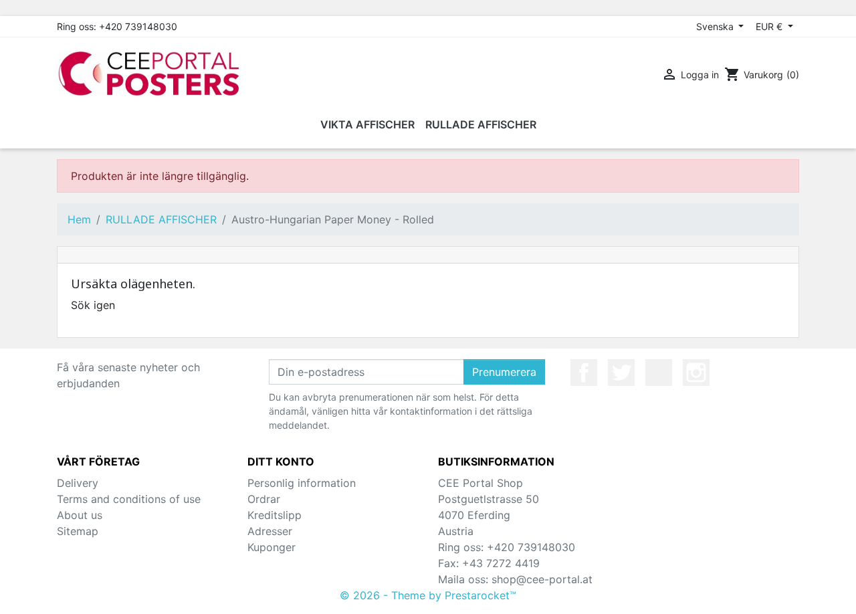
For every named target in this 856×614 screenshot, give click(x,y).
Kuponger (271, 547)
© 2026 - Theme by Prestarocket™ (428, 595)
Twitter (621, 372)
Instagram (696, 372)
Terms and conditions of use (129, 499)
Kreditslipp (274, 515)
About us (79, 515)
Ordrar (263, 499)
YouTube (658, 372)
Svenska (716, 26)
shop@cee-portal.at (542, 579)
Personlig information (301, 483)
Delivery (77, 483)
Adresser (269, 531)
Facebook (583, 372)
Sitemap (77, 531)
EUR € (770, 26)
